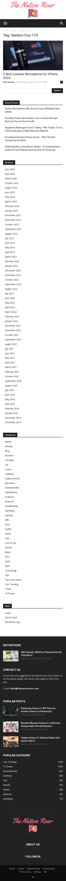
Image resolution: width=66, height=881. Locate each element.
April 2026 (10, 173)
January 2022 (11, 321)
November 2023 (13, 219)
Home (5, 30)
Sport (7, 561)
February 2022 (12, 316)
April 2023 (10, 252)
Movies (8, 547)
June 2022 (10, 298)
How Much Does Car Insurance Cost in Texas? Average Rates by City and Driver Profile (31, 120)
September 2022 (13, 284)
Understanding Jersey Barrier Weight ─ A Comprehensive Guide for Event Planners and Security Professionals (32, 148)
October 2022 (12, 279)
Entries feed (11, 617)
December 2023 (13, 215)
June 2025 (10, 192)
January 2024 (11, 210)
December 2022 (13, 270)
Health (8, 529)
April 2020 (10, 403)
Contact (20, 868)
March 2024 (11, 201)
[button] (5, 23)
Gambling (9, 510)
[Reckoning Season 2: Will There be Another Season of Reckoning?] (10, 712)
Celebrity (9, 473)
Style (7, 565)
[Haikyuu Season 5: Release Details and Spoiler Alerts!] (10, 741)
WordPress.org (12, 622)
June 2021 (10, 353)
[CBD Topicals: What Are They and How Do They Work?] (10, 656)
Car (6, 464)
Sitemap (37, 872)
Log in (8, 612)
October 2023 (12, 224)
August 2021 (11, 344)
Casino (8, 469)
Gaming (9, 515)
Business (9, 455)
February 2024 (12, 206)
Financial (9, 501)
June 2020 (10, 394)
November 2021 (13, 330)
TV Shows (10, 593)
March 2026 (11, 178)
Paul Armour (8, 82)
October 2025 (12, 183)
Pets (7, 556)
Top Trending (11, 584)
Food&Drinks (11, 506)
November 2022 (13, 275)
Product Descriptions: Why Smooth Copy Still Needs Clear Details (32, 110)
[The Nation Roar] (33, 9)
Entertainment (12, 487)
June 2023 (10, 242)
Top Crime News (13, 579)
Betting (8, 446)
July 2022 (9, 293)
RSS (45, 872)
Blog (7, 450)
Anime (8, 441)
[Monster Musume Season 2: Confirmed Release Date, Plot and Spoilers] (10, 726)
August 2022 (11, 288)
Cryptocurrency (12, 478)
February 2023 (12, 261)
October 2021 (12, 334)
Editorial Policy (33, 868)
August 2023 (11, 233)
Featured (9, 496)
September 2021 (13, 339)
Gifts (7, 519)
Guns (7, 524)
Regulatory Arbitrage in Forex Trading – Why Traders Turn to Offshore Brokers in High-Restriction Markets (34, 129)
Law (7, 538)
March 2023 (11, 256)
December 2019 (13, 417)
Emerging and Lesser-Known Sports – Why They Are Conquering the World (30, 139)
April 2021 (10, 362)
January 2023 (11, 265)
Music (8, 552)
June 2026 (10, 169)
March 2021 (11, 367)
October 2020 (12, 376)
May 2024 (10, 196)
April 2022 (10, 307)
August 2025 (11, 187)
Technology (11, 570)
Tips (7, 575)
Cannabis (9, 460)
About (12, 868)
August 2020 (11, 385)
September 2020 (13, 380)
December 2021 (13, 325)
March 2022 (11, 311)
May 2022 (10, 302)
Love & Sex (10, 542)
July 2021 (9, 348)
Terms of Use (25, 872)
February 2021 (12, 371)
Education (10, 483)
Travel (8, 588)
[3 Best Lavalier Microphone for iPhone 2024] (33, 55)
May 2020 (10, 399)
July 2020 (9, 390)
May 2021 (10, 357)
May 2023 (10, 247)
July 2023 (9, 238)
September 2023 (13, 229)
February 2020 (12, 408)
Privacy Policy (48, 868)
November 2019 (13, 422)
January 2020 (11, 413)
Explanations (11, 492)
